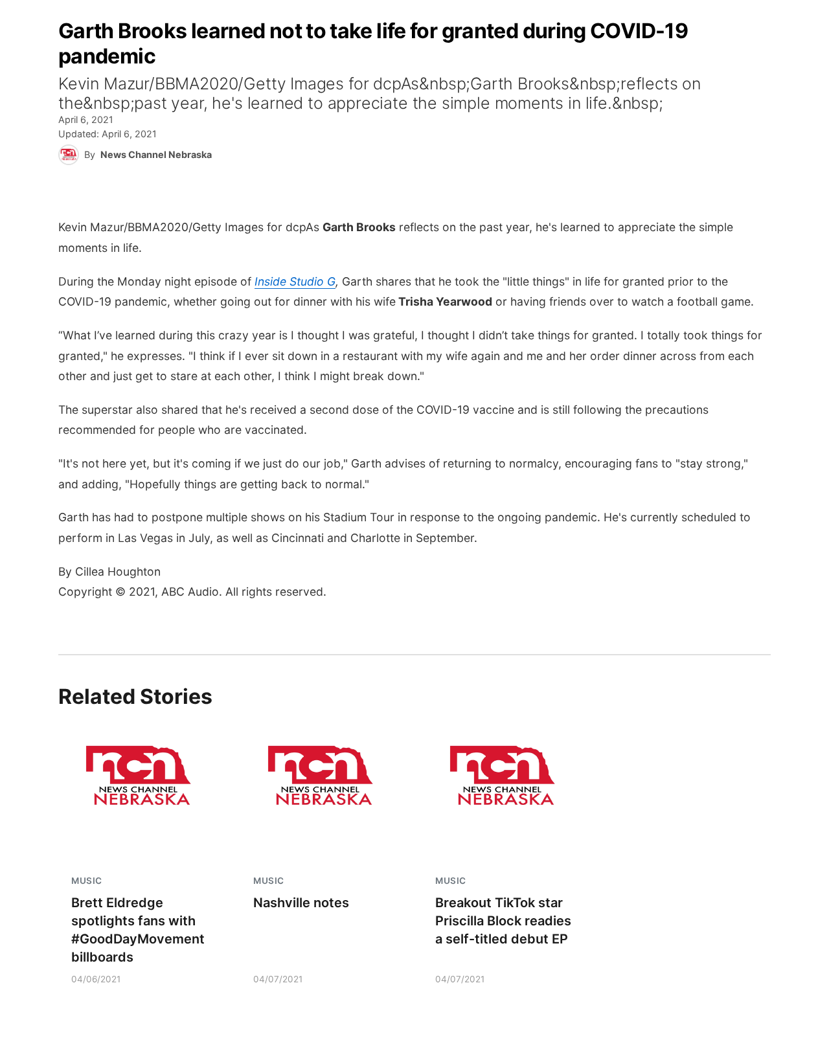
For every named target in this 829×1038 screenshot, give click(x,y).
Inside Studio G (295, 281)
